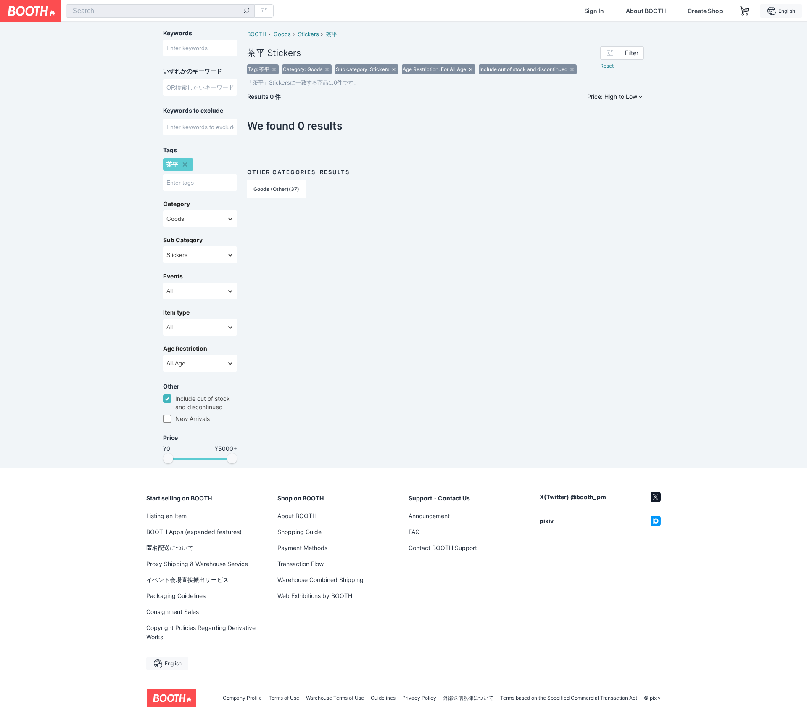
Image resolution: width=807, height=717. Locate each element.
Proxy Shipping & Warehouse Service (197, 563)
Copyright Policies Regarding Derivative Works (201, 632)
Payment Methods (302, 547)
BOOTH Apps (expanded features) (194, 531)
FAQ (414, 531)
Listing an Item (166, 515)
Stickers (308, 34)
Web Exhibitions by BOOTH (314, 595)
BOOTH (256, 34)
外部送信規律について (468, 698)
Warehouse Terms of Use (335, 698)
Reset (607, 66)
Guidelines (383, 698)
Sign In (594, 11)
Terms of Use (284, 698)
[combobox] (160, 11)
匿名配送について (169, 547)
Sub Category (183, 240)
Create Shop (705, 11)
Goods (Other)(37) (276, 189)
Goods (282, 34)
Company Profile (242, 698)
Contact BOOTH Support (443, 547)
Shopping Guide (299, 531)
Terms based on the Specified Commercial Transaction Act (568, 698)
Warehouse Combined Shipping (320, 579)
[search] (246, 11)
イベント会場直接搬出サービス (187, 579)
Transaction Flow (300, 563)
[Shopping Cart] (745, 11)
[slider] (168, 458)
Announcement (429, 515)
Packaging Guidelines (176, 595)
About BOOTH (646, 11)
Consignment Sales (172, 611)
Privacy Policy (419, 698)
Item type (176, 312)
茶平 (331, 34)
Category (176, 204)
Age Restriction (185, 349)
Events (173, 276)
